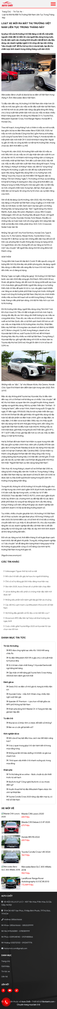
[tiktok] (17, 990)
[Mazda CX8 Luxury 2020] (10, 815)
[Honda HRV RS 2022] (10, 842)
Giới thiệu (5, 966)
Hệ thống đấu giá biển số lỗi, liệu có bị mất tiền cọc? (27, 613)
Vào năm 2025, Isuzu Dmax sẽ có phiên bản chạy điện (28, 586)
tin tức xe (17, 11)
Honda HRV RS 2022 (30, 837)
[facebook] (3, 990)
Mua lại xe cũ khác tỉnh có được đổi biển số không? (30, 723)
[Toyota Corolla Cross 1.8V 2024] (10, 856)
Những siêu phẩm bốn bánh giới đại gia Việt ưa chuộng (28, 600)
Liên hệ (4, 976)
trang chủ (6, 11)
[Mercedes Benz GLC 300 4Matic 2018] (10, 868)
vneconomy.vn (14, 555)
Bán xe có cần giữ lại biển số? (20, 727)
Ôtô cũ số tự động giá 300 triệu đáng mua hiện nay (27, 581)
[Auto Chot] (16, 4)
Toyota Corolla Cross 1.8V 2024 (35, 852)
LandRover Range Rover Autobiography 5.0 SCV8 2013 (35, 880)
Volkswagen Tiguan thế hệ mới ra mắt (21, 571)
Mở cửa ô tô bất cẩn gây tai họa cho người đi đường (27, 576)
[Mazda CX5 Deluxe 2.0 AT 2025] (10, 827)
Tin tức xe (5, 971)
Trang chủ (5, 961)
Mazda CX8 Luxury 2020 (32, 813)
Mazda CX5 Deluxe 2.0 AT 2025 (35, 822)
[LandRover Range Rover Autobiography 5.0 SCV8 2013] (10, 883)
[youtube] (9, 990)
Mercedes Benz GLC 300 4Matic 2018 (36, 868)
